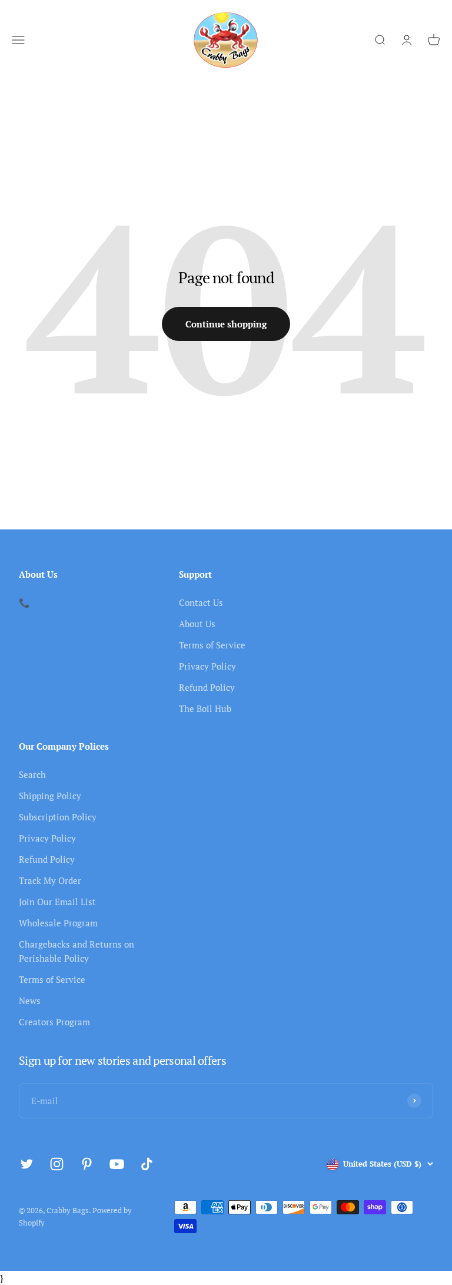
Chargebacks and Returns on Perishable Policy (76, 951)
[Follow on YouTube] (117, 1164)
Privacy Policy (207, 666)
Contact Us (201, 602)
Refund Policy (207, 687)
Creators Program (54, 1022)
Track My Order (50, 880)
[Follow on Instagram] (57, 1164)
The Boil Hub (205, 708)
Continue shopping (226, 324)
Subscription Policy (58, 817)
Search (32, 774)
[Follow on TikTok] (147, 1164)
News (30, 1000)
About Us (197, 624)
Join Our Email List (57, 902)
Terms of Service (212, 645)
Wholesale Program (58, 923)
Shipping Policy (50, 796)
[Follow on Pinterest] (87, 1164)
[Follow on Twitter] (27, 1164)
